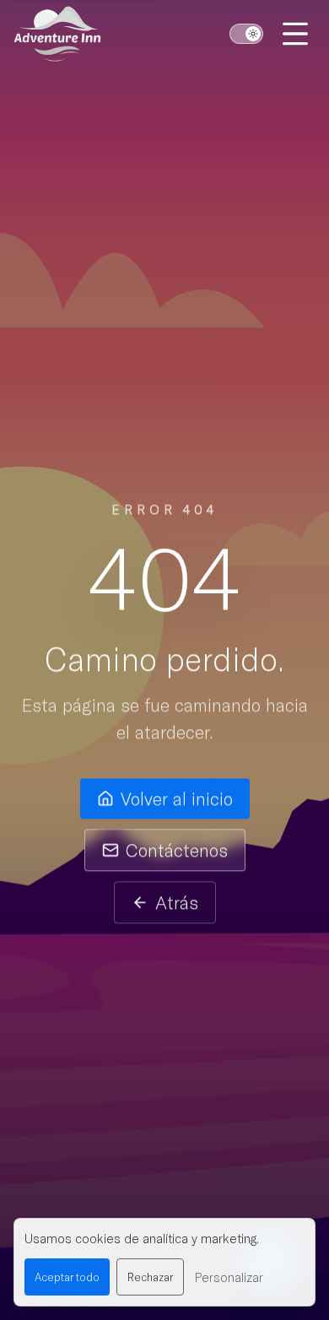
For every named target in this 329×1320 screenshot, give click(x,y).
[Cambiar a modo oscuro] (246, 33)
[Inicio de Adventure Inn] (57, 34)
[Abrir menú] (297, 33)
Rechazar (150, 1277)
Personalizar (228, 1277)
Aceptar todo (67, 1277)
